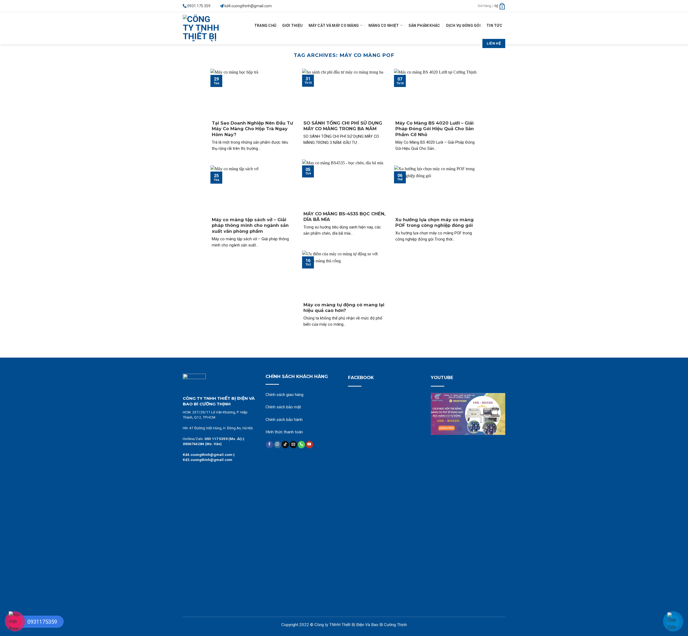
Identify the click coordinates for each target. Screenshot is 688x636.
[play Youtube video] (468, 414)
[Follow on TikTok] (285, 444)
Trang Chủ (265, 25)
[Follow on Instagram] (277, 444)
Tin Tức (494, 25)
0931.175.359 (198, 6)
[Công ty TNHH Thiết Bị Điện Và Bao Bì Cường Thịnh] (203, 28)
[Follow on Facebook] (269, 444)
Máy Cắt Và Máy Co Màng (334, 25)
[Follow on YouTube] (309, 444)
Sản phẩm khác (424, 25)
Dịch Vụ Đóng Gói (463, 25)
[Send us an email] (293, 444)
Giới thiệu (292, 25)
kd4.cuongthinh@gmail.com (248, 6)
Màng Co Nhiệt (383, 25)
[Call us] (301, 444)
